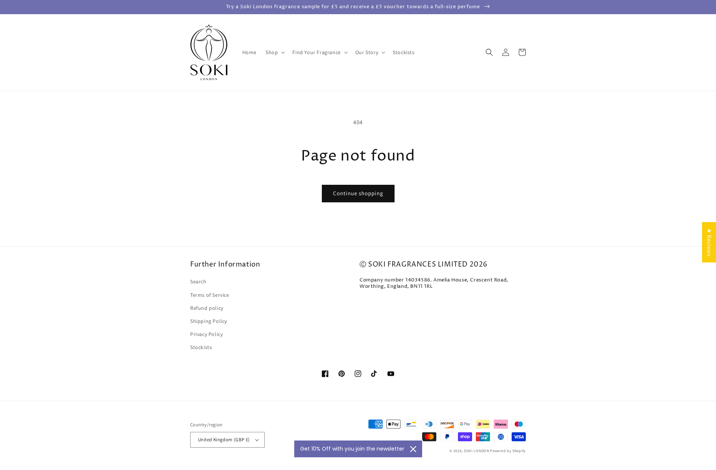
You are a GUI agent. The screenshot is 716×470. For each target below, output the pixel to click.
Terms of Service (209, 295)
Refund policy (206, 308)
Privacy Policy (206, 334)
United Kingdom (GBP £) (224, 439)
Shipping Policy (208, 321)
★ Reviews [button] (709, 242)
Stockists (201, 347)
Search (198, 281)
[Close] (413, 449)
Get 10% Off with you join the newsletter (352, 448)
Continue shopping (358, 193)
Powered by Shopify (508, 450)
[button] (274, 52)
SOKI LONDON (476, 450)
